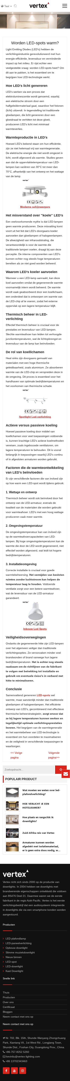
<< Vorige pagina (16, 755)
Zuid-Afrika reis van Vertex (38, 833)
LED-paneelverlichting (19, 943)
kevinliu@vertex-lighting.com (39, 775)
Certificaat (9, 1007)
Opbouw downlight (16, 947)
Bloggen (8, 1011)
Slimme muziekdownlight (20, 952)
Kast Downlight (14, 971)
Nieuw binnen (14, 957)
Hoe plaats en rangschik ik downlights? (38, 819)
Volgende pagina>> (54, 755)
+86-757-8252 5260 (17, 1051)
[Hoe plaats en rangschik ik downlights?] (12, 819)
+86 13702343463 (16, 1061)
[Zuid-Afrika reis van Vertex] (12, 833)
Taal (7, 6)
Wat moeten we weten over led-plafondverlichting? (41, 792)
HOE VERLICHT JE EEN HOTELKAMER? (35, 806)
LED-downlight (14, 966)
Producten (9, 997)
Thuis (6, 992)
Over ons (8, 1002)
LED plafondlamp (16, 938)
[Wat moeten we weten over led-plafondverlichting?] (12, 792)
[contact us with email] (65, 774)
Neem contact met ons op (18, 1016)
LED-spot (11, 961)
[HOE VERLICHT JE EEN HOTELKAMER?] (12, 806)
